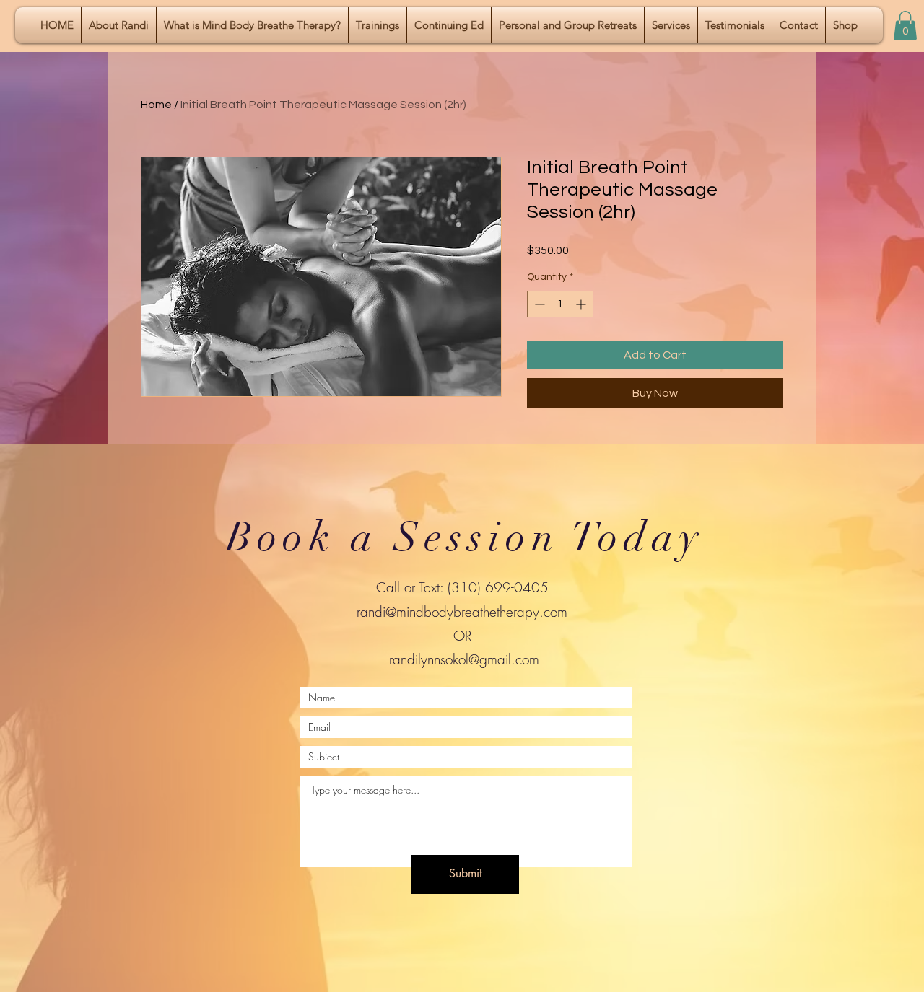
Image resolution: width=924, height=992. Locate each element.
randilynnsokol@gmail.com (464, 659)
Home (156, 104)
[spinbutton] (560, 304)
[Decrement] (538, 304)
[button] (905, 25)
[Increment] (582, 304)
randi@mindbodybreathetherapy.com (462, 611)
